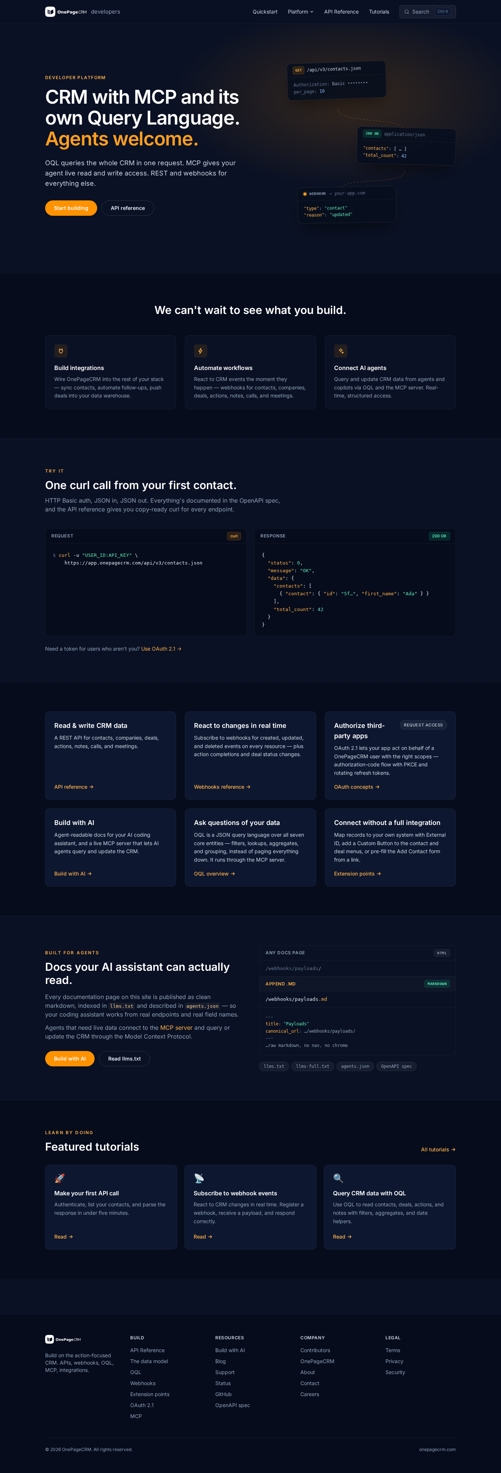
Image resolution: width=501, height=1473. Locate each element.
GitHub (223, 1394)
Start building (71, 208)
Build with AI (70, 1058)
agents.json (355, 1066)
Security (395, 1372)
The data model (149, 1361)
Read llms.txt (124, 1058)
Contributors (315, 1350)
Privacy (394, 1361)
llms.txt (274, 1066)
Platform (298, 11)
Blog (220, 1361)
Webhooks (143, 1383)
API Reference (341, 11)
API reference (128, 208)
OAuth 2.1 (142, 1405)
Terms (392, 1350)
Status (223, 1383)
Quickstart (265, 11)
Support (225, 1372)
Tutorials (379, 11)
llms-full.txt (312, 1066)
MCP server (176, 1027)
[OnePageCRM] (63, 1339)
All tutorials (435, 1149)
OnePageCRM (317, 1361)
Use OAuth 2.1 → (161, 648)
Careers (309, 1394)
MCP (136, 1416)
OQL (135, 1372)
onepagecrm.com (437, 1449)
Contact (309, 1383)
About (307, 1372)
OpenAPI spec (396, 1066)
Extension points (149, 1394)
